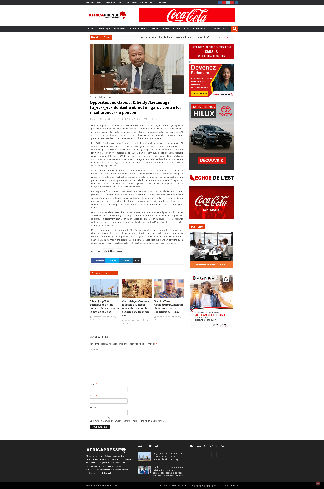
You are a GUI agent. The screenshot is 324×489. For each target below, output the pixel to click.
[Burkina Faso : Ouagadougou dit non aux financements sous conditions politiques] (169, 288)
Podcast (217, 485)
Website (94, 407)
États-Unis (110, 3)
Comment (95, 349)
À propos (200, 485)
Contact (234, 485)
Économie (119, 29)
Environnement (138, 29)
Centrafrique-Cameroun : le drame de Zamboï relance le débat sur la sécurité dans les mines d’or (136, 308)
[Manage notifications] (318, 483)
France (120, 3)
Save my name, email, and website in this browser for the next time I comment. (127, 420)
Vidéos (152, 3)
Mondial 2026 (219, 29)
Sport (165, 29)
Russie (135, 3)
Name (93, 384)
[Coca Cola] (187, 15)
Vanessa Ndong (99, 119)
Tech (187, 29)
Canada (100, 3)
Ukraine (143, 3)
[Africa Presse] (108, 15)
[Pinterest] (224, 2)
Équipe (209, 485)
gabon (119, 251)
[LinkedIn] (228, 2)
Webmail (163, 485)
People (176, 29)
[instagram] (236, 2)
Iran (127, 3)
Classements (200, 29)
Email (93, 396)
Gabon (130, 119)
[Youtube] (232, 2)
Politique (104, 29)
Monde (92, 29)
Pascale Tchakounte (133, 320)
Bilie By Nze (108, 251)
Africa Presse (93, 485)
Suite (137, 260)
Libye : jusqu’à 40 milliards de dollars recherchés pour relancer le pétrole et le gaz (159, 37)
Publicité (173, 485)
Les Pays (90, 3)
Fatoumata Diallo (163, 317)
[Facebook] (220, 2)
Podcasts (162, 3)
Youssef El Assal (99, 317)
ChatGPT (225, 485)
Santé (155, 29)
